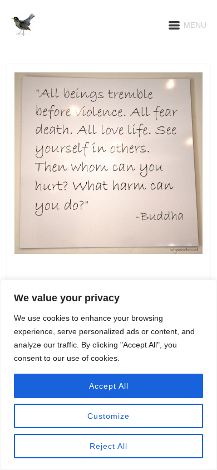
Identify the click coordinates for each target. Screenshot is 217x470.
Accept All (109, 385)
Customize (108, 416)
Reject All (108, 446)
